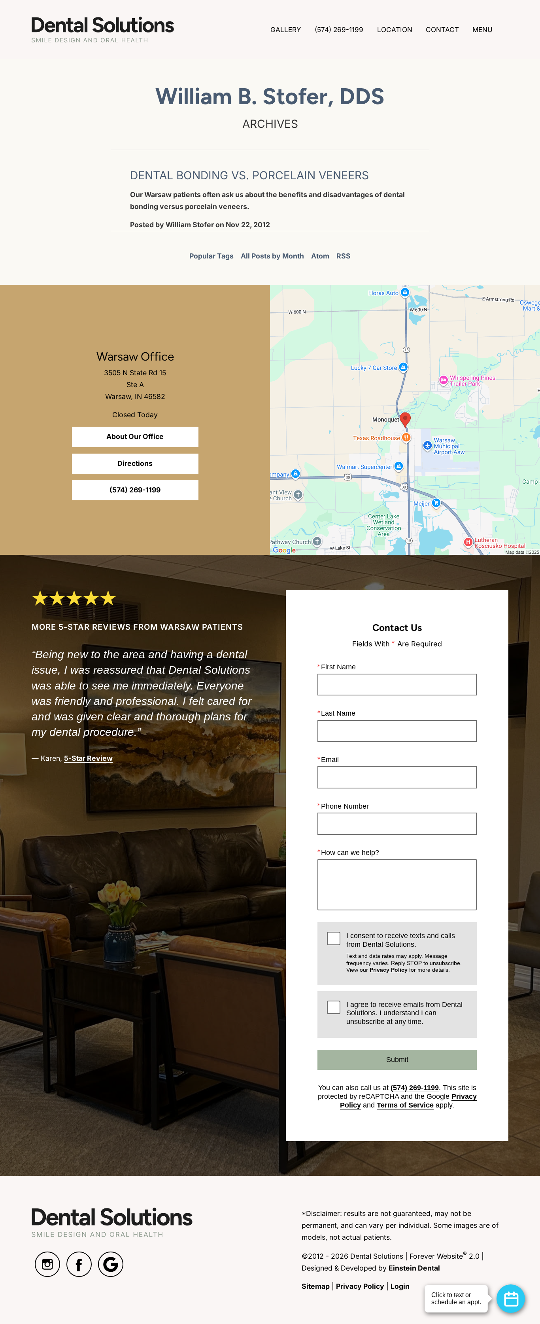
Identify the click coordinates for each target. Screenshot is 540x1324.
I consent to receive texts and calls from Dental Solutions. (404, 952)
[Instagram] (47, 1264)
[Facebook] (79, 1264)
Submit (397, 1060)
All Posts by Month (272, 256)
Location (394, 29)
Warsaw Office (135, 356)
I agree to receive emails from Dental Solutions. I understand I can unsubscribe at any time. (404, 1013)
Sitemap (316, 1286)
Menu (482, 29)
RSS (343, 256)
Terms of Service (405, 1105)
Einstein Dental (414, 1268)
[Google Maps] (110, 1264)
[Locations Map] (405, 420)
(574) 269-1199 (415, 1088)
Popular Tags (211, 256)
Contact (442, 29)
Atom (320, 256)
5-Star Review (88, 758)
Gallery (285, 29)
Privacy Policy (389, 970)
